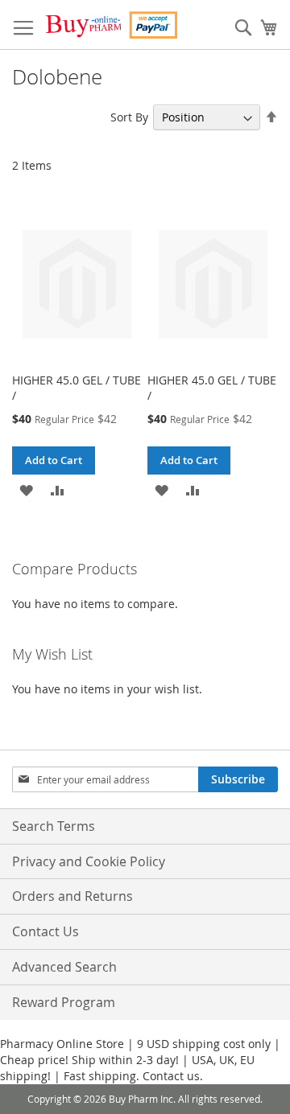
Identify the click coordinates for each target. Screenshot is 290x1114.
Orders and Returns (72, 896)
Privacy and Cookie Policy (88, 861)
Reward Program (63, 1002)
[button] (26, 489)
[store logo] (110, 25)
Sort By (129, 117)
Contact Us (45, 931)
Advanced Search (64, 967)
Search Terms (53, 826)
